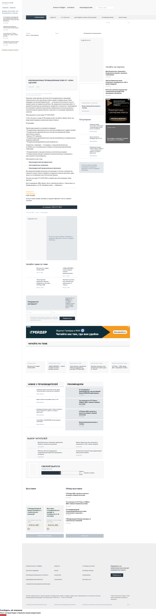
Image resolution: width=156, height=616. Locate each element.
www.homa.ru (30, 191)
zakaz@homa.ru (30, 193)
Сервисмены (86, 575)
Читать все (84, 535)
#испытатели (12, 7)
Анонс (57, 33)
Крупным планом (87, 570)
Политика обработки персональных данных (97, 604)
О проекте (70, 7)
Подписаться (67, 318)
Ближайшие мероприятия (34, 579)
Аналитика (57, 575)
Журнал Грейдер (59, 7)
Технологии (58, 579)
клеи (37, 212)
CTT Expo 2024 (30, 212)
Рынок (56, 570)
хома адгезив (44, 212)
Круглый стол (86, 579)
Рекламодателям (86, 7)
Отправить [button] (3, 615)
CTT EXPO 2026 (65, 17)
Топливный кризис (108, 17)
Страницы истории (88, 566)
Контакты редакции (32, 570)
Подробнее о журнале (89, 472)
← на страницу (51, 207)
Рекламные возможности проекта (10, 50)
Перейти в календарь (45, 535)
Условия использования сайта (36, 604)
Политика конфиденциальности (65, 604)
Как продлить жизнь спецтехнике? (85, 17)
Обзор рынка (123, 17)
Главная (28, 33)
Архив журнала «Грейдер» (34, 566)
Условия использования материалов (38, 584)
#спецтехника (5, 7)
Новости (53, 17)
